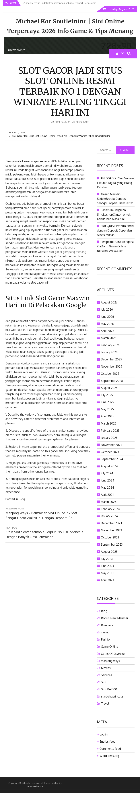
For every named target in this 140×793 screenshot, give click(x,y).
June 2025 (107, 402)
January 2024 (109, 516)
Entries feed (107, 741)
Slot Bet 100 (109, 689)
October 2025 (110, 373)
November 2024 (111, 445)
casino (105, 632)
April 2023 (107, 580)
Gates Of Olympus (113, 654)
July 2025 (107, 395)
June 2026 (107, 316)
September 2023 (112, 544)
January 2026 (109, 352)
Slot (103, 682)
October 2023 (110, 537)
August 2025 (109, 388)
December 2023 (111, 523)
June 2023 (107, 566)
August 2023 (109, 551)
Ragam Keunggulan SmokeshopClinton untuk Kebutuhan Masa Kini (114, 214)
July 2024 (107, 473)
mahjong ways (110, 661)
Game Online (109, 646)
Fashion (106, 639)
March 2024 (108, 502)
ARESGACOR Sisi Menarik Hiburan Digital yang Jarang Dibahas (115, 182)
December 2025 (111, 359)
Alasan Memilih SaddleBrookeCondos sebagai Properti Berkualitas (115, 198)
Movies (106, 668)
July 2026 (107, 309)
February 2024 (110, 509)
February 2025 (110, 430)
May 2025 (107, 409)
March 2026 (108, 338)
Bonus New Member (114, 618)
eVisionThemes (35, 786)
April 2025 (107, 416)
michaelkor (82, 121)
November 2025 (111, 366)
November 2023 (111, 530)
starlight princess (112, 696)
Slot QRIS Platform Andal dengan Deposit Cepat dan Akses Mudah (115, 230)
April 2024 (107, 494)
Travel (105, 703)
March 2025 (108, 423)
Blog (22, 499)
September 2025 (112, 381)
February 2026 (110, 345)
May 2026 (107, 324)
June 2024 (107, 480)
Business (107, 625)
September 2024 (112, 459)
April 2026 (107, 331)
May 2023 (107, 573)
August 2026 (109, 302)
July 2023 (107, 559)
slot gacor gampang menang (67, 252)
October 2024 (110, 452)
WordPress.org (109, 756)
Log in (104, 734)
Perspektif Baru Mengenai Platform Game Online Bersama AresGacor (115, 246)
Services (106, 675)
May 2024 (107, 487)
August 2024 (109, 466)
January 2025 (109, 438)
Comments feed (110, 748)
